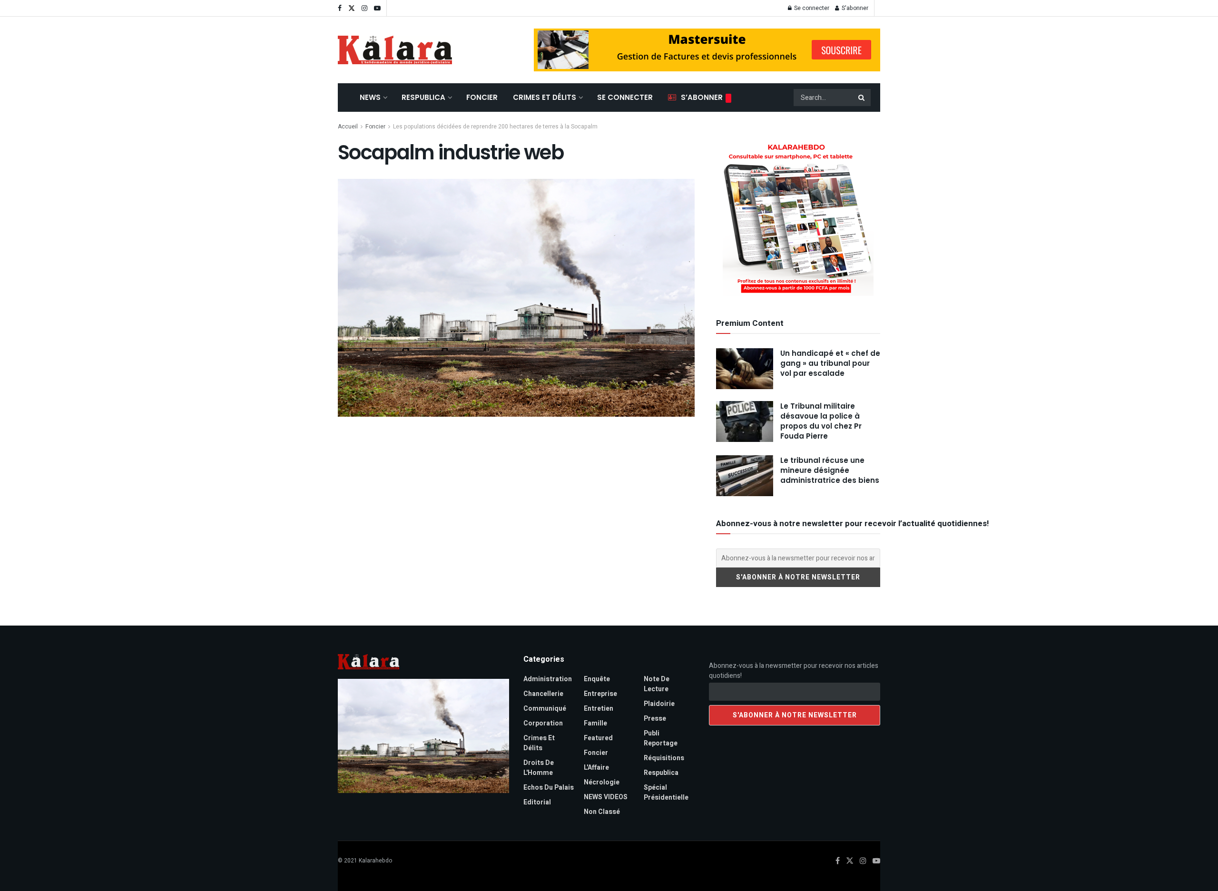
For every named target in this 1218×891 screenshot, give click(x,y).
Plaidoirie (659, 704)
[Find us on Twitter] (351, 8)
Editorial (537, 802)
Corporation (543, 723)
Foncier (482, 97)
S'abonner (854, 8)
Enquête (597, 679)
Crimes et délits (544, 97)
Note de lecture (656, 684)
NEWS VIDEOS (606, 797)
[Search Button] (862, 97)
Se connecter (811, 8)
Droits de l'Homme (538, 768)
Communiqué (544, 709)
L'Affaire (596, 768)
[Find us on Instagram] (364, 8)
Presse (655, 719)
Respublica (423, 97)
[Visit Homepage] (395, 50)
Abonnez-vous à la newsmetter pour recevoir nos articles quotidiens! (793, 671)
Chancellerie (543, 694)
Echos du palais (548, 788)
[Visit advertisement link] (707, 50)
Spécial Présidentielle (666, 793)
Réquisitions (664, 758)
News (370, 97)
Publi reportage (661, 738)
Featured (598, 738)
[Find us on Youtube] (377, 8)
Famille (595, 723)
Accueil (348, 126)
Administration (547, 679)
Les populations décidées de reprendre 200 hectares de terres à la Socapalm (495, 126)
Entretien (598, 709)
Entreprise (600, 694)
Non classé (602, 812)
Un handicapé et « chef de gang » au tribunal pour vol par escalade (830, 363)
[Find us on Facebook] (340, 8)
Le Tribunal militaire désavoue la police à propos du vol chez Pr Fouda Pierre (821, 421)
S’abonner (702, 97)
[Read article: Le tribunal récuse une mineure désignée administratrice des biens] (744, 475)
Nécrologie (601, 782)
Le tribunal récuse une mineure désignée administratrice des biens (829, 470)
